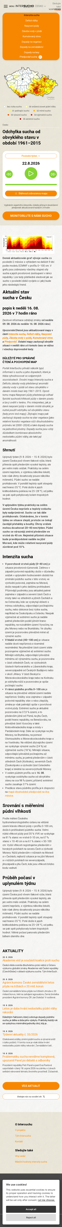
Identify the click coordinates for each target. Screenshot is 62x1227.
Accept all (31, 1209)
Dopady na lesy (31, 52)
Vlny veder (20, 1156)
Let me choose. (46, 1200)
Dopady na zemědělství (31, 47)
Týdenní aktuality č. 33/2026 (20, 1034)
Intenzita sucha (31, 15)
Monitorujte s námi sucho (31, 215)
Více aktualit (31, 1085)
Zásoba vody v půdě (32, 31)
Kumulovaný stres (32, 36)
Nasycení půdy (31, 26)
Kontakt (19, 1141)
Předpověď (10, 341)
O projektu (20, 1130)
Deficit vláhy (32, 20)
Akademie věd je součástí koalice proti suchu (31, 960)
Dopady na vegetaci (31, 42)
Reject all (31, 1217)
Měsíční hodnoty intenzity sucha (31, 1162)
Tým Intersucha (23, 1136)
